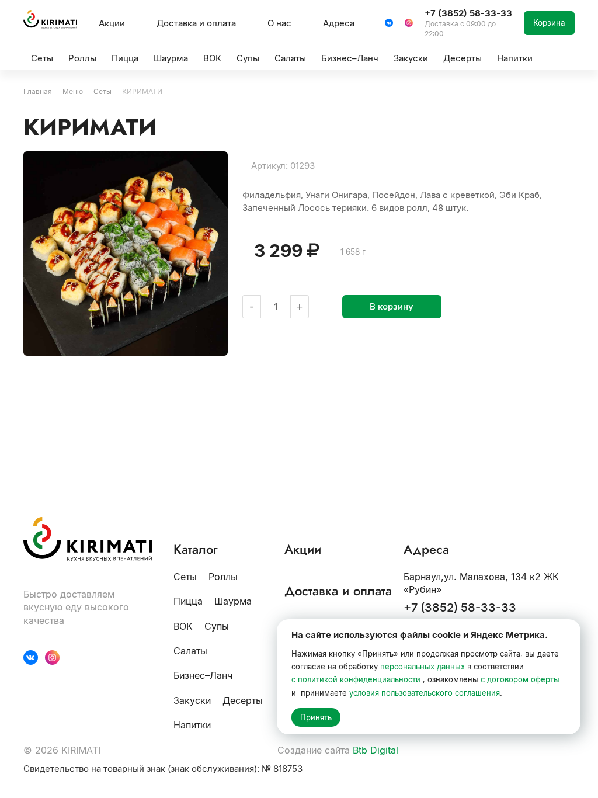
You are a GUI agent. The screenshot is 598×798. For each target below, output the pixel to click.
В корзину (391, 306)
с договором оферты (520, 679)
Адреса (338, 23)
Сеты (185, 576)
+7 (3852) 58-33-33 (460, 608)
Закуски (192, 700)
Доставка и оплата (196, 23)
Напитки (192, 725)
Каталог (195, 549)
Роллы (223, 576)
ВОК (183, 626)
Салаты (190, 651)
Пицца (188, 601)
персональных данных (422, 666)
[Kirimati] (50, 23)
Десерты (242, 700)
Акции (112, 23)
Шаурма (233, 601)
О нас (279, 23)
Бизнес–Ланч (202, 675)
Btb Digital (375, 750)
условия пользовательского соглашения (424, 693)
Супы (216, 626)
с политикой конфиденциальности (355, 679)
